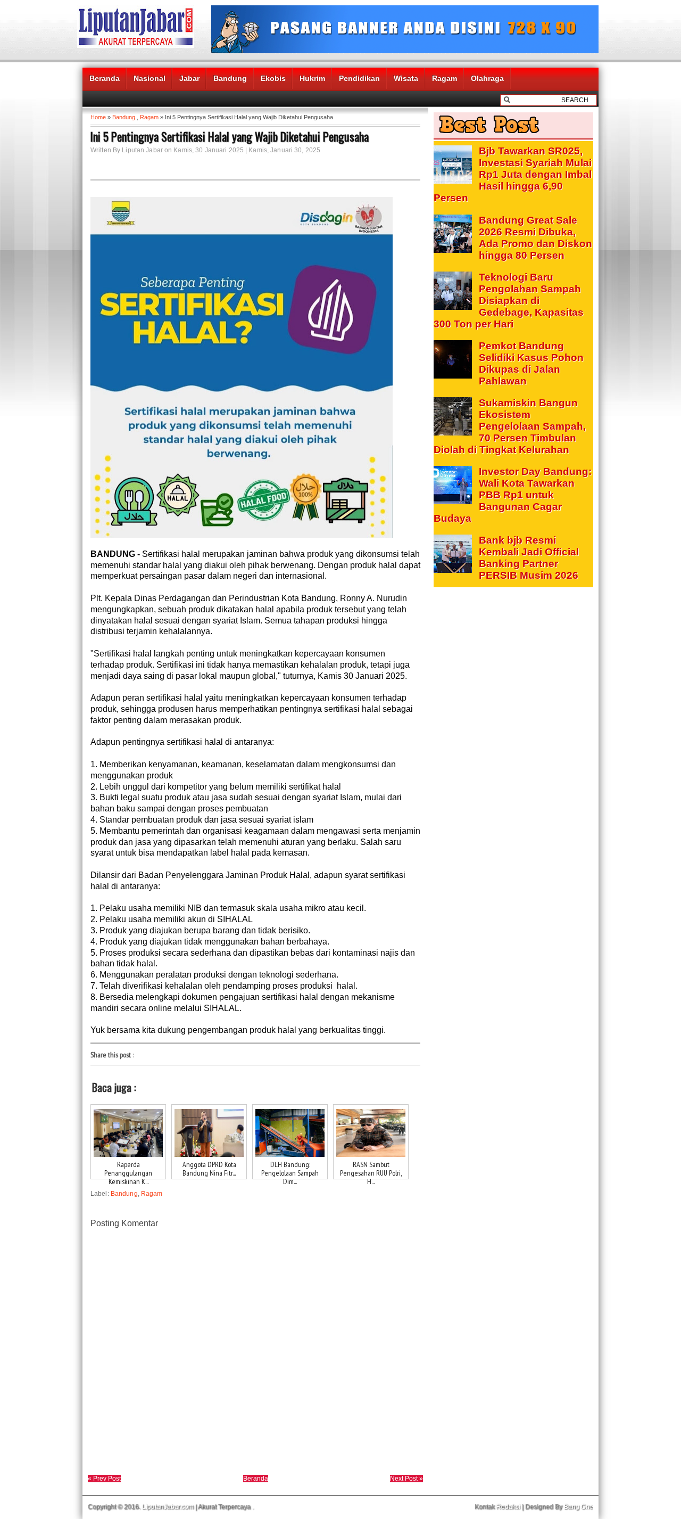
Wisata (406, 78)
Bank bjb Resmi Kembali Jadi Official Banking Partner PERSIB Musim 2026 (529, 558)
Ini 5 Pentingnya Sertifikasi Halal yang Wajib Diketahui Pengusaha (229, 136)
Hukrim (312, 78)
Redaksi (508, 1506)
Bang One (578, 1506)
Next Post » (406, 1478)
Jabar (189, 78)
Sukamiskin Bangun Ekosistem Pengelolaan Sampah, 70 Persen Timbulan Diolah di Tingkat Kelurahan (510, 426)
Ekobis (273, 78)
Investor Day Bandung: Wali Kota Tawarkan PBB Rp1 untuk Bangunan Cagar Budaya (513, 495)
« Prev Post (104, 1478)
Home (98, 117)
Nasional (149, 78)
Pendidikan (359, 78)
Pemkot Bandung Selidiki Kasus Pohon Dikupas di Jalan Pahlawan (531, 363)
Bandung (230, 78)
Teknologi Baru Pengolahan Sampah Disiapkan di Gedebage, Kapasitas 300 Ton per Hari (509, 301)
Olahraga (487, 78)
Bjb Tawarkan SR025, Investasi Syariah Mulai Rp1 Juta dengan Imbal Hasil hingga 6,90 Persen (513, 174)
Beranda (104, 78)
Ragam (444, 78)
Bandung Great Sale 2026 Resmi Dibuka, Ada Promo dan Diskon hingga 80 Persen (535, 238)
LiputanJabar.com (168, 1506)
